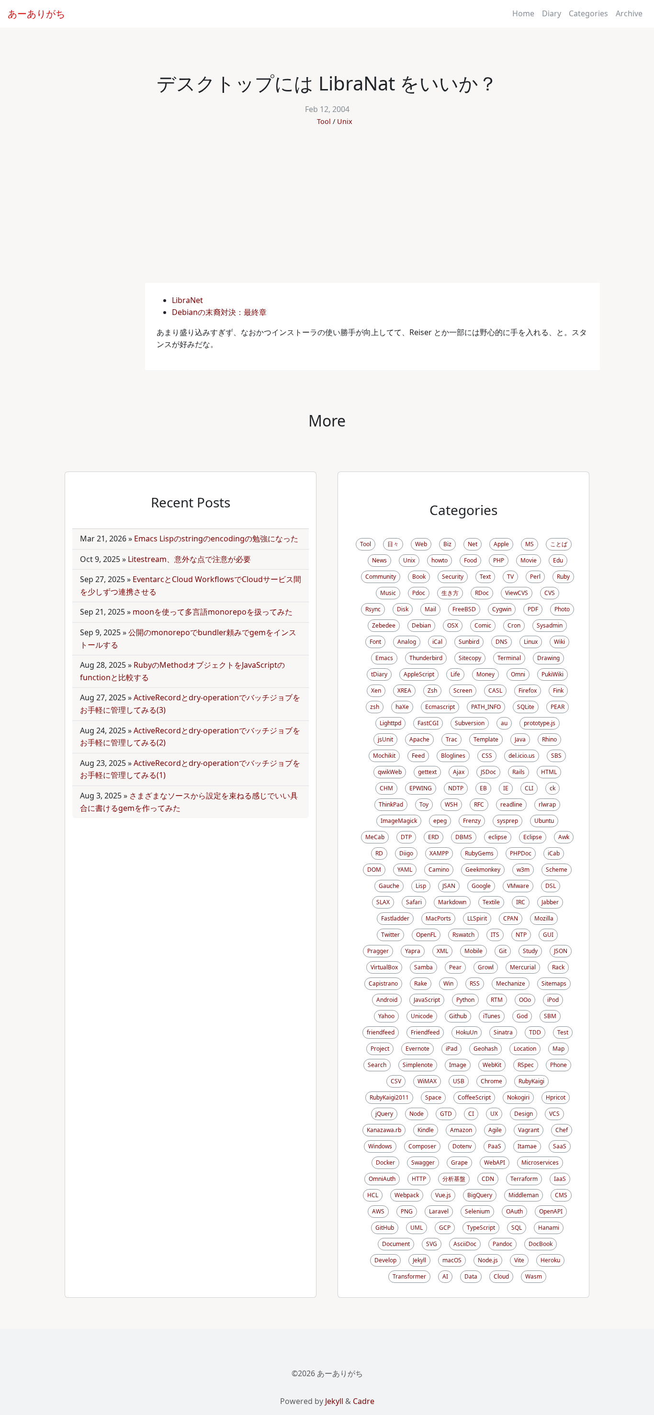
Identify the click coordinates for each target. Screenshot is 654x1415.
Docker (385, 1162)
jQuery (384, 1114)
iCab (554, 853)
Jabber (550, 902)
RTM (497, 1000)
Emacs (384, 658)
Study (530, 951)
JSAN (448, 886)
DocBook (541, 1244)
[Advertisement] (327, 211)
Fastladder (395, 918)
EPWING (420, 788)
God (522, 1016)
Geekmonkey (482, 869)
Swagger (423, 1162)
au (504, 723)
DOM (374, 869)
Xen (376, 690)
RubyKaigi (531, 1081)
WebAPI (494, 1162)
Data (470, 1276)
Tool (324, 121)
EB (483, 788)
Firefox (528, 690)
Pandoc (502, 1244)
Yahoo (386, 1016)
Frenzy (472, 821)
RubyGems (479, 853)
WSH (451, 804)
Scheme (556, 869)
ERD (433, 837)
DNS (501, 642)
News (379, 560)
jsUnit (385, 739)
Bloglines (453, 756)
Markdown (452, 902)
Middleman (523, 1195)
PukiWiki (552, 674)
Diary (551, 13)
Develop (385, 1260)
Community (380, 577)
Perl (535, 577)
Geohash (485, 1048)
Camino (438, 869)
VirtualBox (384, 967)
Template (486, 739)
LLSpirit (477, 918)
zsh (374, 707)
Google (481, 886)
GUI (548, 935)
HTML (549, 772)
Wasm (533, 1276)
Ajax (458, 772)
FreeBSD (464, 609)
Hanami (548, 1228)
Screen (462, 690)
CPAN (510, 918)
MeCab (374, 837)
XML (442, 951)
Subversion (470, 723)
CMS (561, 1195)
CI (471, 1114)
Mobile (473, 951)
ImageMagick (399, 821)
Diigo (406, 853)
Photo (562, 609)
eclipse (497, 837)
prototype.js (539, 723)
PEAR (557, 707)
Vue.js (443, 1195)
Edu (558, 560)
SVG (431, 1244)
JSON (560, 951)
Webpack (407, 1195)
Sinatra (503, 1032)
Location (525, 1048)
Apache (419, 739)
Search (377, 1065)
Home (523, 13)
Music (388, 593)
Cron (513, 625)
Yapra (412, 951)
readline (511, 804)
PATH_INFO (486, 707)
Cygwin (501, 609)
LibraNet (187, 300)
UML (416, 1228)
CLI (529, 788)
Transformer (409, 1276)
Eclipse (532, 837)
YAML (404, 869)
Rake (420, 983)
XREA (404, 690)
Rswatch (463, 935)
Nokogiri (518, 1097)
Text (485, 577)
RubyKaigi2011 (389, 1097)
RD (379, 853)
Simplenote (418, 1065)
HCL (372, 1195)
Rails (518, 772)
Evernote (417, 1048)
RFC (479, 804)
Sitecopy (470, 658)
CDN (488, 1179)
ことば (558, 544)
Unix (344, 121)
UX (494, 1114)
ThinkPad (391, 804)
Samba (423, 967)
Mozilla (543, 918)
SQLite (525, 707)
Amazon (461, 1130)
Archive (629, 13)
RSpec (526, 1065)
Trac (451, 739)
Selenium (477, 1211)
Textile (491, 902)
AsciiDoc (464, 1244)
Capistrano (383, 983)
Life (455, 674)
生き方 (450, 593)
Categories (588, 13)
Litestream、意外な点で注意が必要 (189, 559)
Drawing (548, 658)
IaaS (560, 1179)
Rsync (373, 609)
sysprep (507, 821)
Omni (518, 674)
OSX (452, 625)
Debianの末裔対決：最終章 (219, 312)
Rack (558, 967)
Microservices (540, 1162)
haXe (402, 707)
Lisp (421, 886)
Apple (501, 544)
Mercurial (523, 967)
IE (505, 788)
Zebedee (383, 625)
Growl (486, 967)
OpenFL (426, 935)
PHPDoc (520, 853)
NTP (521, 935)
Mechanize (510, 983)
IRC (520, 902)
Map (558, 1048)
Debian (421, 625)
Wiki (559, 642)
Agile (495, 1130)
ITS (495, 935)
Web (421, 544)
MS (529, 544)
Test (562, 1032)
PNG (407, 1211)
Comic (482, 625)
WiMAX (427, 1081)
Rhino (549, 739)
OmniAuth (382, 1179)
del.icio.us (521, 756)
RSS (475, 983)
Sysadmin (550, 625)
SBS (556, 756)
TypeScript (481, 1228)
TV (510, 577)
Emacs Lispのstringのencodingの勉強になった (216, 538)
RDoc (482, 593)
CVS (549, 593)
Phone (558, 1065)
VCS (554, 1114)
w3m (523, 869)
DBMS (463, 837)
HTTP (419, 1179)
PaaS (494, 1146)
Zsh (432, 690)
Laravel (439, 1211)
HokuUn (466, 1032)
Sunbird (469, 642)
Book (419, 577)
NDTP (455, 788)
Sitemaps (553, 983)
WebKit (492, 1065)
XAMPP (439, 853)
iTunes (491, 1016)
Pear (455, 967)
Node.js (488, 1260)
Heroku (550, 1260)
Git (503, 951)
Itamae (527, 1146)
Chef (561, 1130)
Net (472, 544)
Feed (418, 756)
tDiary (379, 674)
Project (380, 1048)
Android (386, 1000)
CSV (396, 1081)
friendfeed (381, 1032)
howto (439, 560)
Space (433, 1097)
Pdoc (418, 593)
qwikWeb (390, 772)
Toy (423, 804)
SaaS (559, 1146)
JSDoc (488, 772)
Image (457, 1065)
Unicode (422, 1016)
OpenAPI (551, 1211)
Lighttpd (390, 723)
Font (375, 642)
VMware (518, 886)
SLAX (383, 902)
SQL (516, 1228)
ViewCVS (516, 593)
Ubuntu (544, 821)
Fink (558, 690)
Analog (406, 642)
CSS (487, 756)
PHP (498, 560)
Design (523, 1114)
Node (416, 1114)
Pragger (378, 951)
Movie (528, 560)
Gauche (389, 886)
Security (452, 577)
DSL (550, 886)
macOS (452, 1260)
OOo (525, 1000)
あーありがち (36, 13)
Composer (422, 1146)
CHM (386, 788)
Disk (402, 609)
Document (396, 1244)
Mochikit (384, 756)
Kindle (425, 1130)
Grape (459, 1162)
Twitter (390, 935)
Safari (414, 902)
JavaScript (427, 1000)
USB (458, 1081)
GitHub (384, 1228)
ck (552, 788)
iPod (553, 1000)
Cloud (501, 1276)
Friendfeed (425, 1032)
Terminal (509, 658)
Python (465, 1000)
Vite (519, 1260)
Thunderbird (425, 658)
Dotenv (462, 1146)
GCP (445, 1228)
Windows (380, 1146)
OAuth (514, 1211)
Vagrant (528, 1130)
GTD (446, 1114)
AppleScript (419, 674)
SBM (550, 1016)
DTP (406, 837)
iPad (451, 1048)
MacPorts (438, 918)
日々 (393, 544)
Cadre (363, 1401)
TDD (535, 1032)
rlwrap (547, 804)
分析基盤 (453, 1179)
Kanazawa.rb (384, 1130)
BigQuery (479, 1195)
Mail (430, 609)
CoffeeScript (474, 1097)
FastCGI (428, 723)
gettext (427, 772)
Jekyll (419, 1260)
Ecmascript (440, 707)
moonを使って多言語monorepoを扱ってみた (213, 611)
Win (448, 983)
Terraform (524, 1179)
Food (470, 560)
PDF (533, 609)
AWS (378, 1211)
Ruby (563, 577)
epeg (440, 821)
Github (458, 1016)
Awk (563, 837)
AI (445, 1276)
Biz (447, 544)
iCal (437, 642)
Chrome (491, 1081)
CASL (495, 690)
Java (520, 739)
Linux (531, 642)
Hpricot (555, 1097)
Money (485, 674)
